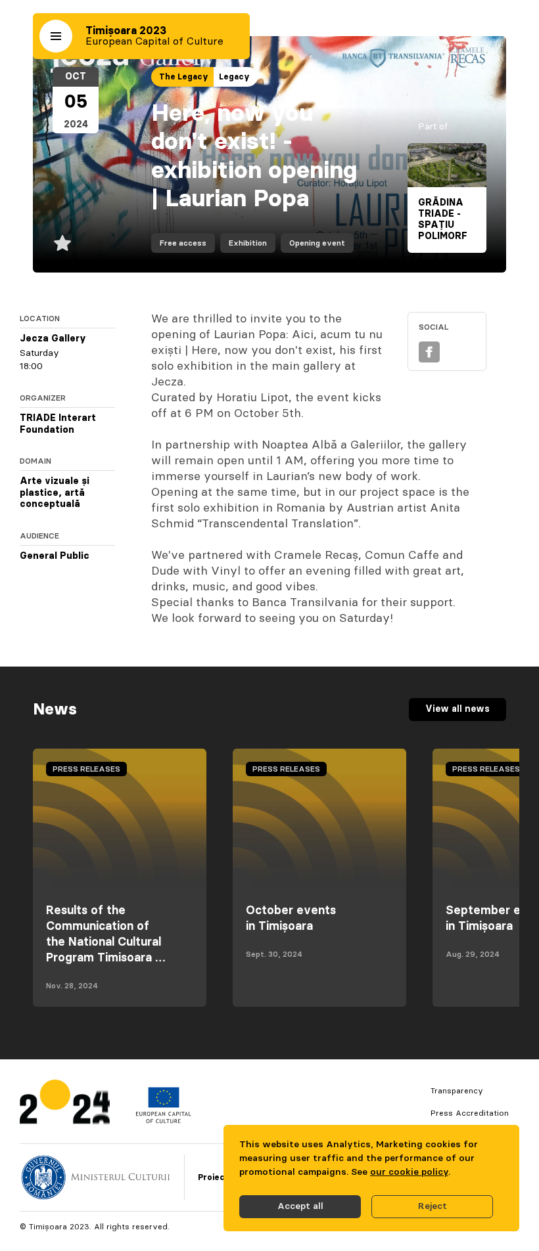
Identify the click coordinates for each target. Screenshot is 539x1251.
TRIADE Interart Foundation (58, 424)
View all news (457, 709)
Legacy (234, 77)
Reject (432, 1206)
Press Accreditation (470, 1113)
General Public (54, 556)
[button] (55, 36)
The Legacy (183, 77)
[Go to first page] (65, 1105)
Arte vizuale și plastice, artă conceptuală (54, 493)
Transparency (457, 1091)
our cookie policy (409, 1172)
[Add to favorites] (62, 243)
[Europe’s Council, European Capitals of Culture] (163, 1120)
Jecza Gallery (53, 338)
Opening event (317, 243)
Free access (183, 243)
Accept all (300, 1206)
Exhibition (248, 243)
